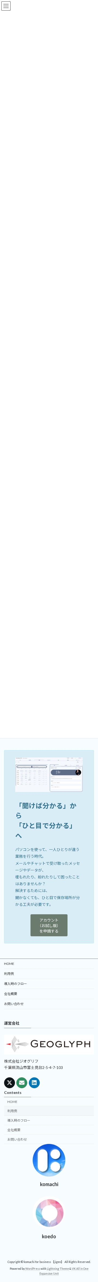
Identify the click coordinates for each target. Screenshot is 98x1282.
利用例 (9, 974)
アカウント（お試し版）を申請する (49, 925)
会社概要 (10, 994)
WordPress (32, 1268)
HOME (9, 964)
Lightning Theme (58, 1268)
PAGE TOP (90, 1238)
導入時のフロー (15, 984)
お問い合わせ (14, 1004)
